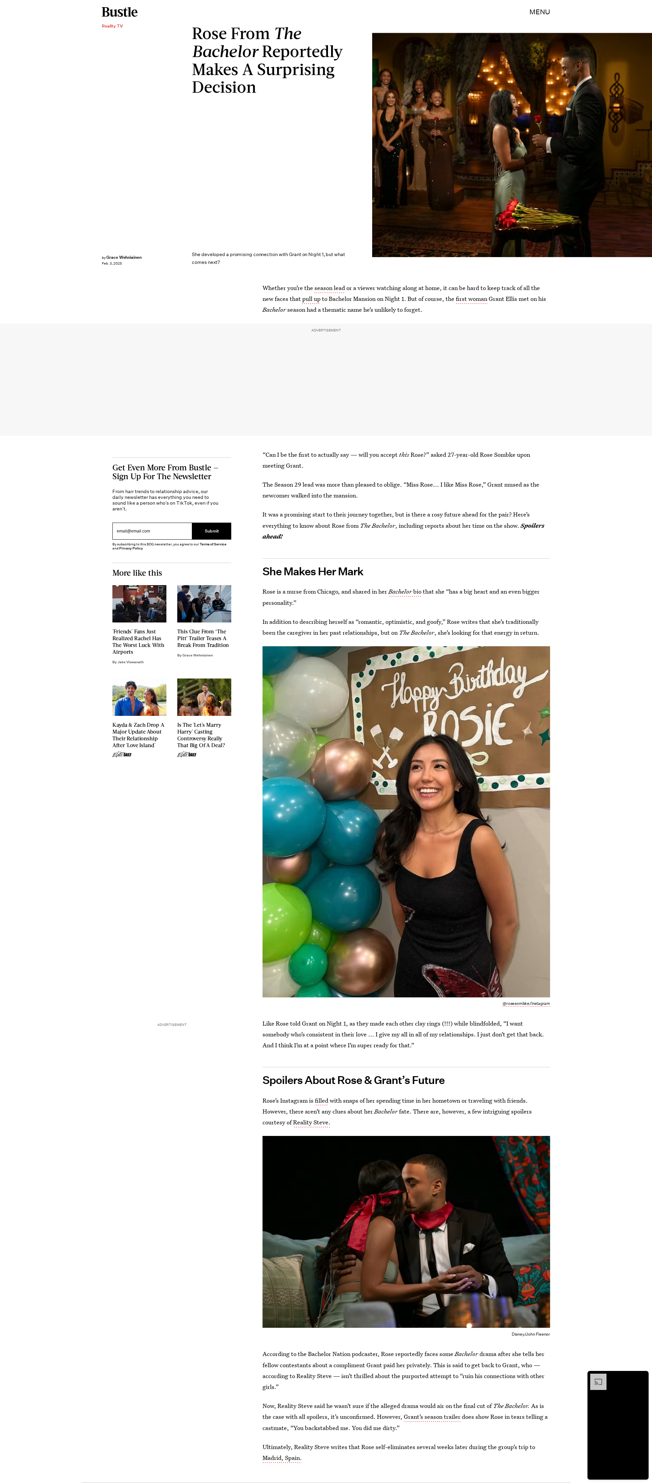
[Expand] (595, 1377)
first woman (471, 299)
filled (321, 1100)
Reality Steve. (311, 1122)
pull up (311, 299)
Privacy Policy (131, 548)
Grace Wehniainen (124, 257)
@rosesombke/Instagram (526, 1003)
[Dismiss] (641, 1377)
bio (404, 591)
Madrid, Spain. (282, 1458)
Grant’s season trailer (432, 1417)
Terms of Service (213, 544)
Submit (212, 531)
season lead (329, 288)
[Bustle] (120, 12)
